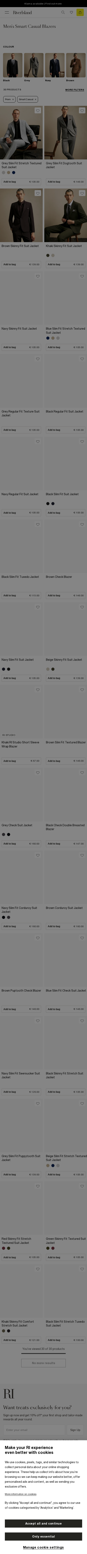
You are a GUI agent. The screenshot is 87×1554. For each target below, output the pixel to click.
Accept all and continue (43, 1523)
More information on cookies (20, 1494)
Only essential (43, 1536)
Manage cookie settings (43, 1547)
